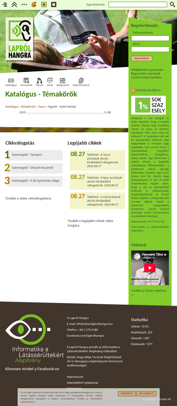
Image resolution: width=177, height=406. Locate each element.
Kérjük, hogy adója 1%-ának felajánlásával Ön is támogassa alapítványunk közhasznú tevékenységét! (95, 361)
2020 (22, 112)
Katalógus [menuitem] (11, 80)
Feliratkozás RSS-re (148, 90)
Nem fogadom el (146, 393)
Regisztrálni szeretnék (145, 73)
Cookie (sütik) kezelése (146, 77)
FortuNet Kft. (164, 399)
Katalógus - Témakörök (41, 94)
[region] (65, 103)
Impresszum (75, 377)
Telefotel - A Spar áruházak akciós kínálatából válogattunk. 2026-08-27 (104, 181)
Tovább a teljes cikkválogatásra (28, 198)
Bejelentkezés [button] (141, 58)
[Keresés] (172, 4)
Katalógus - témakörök (20, 106)
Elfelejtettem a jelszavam (147, 70)
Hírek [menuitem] (50, 80)
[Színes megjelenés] (34, 4)
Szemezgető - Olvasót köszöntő (32, 168)
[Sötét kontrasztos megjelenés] (54, 4)
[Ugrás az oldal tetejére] (14, 4)
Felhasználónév (143, 33)
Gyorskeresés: (95, 4)
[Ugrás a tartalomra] (4, 4)
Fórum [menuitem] (39, 80)
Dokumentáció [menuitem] (81, 80)
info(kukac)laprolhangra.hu (94, 324)
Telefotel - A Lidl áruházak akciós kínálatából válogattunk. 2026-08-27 (103, 200)
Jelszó (136, 44)
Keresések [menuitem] (26, 80)
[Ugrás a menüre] (24, 4)
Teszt (41, 106)
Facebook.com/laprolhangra (85, 335)
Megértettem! (127, 393)
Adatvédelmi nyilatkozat (82, 383)
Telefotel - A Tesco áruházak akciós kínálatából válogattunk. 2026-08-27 (103, 160)
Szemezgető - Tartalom (27, 155)
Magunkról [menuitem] (63, 80)
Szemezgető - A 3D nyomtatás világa (35, 181)
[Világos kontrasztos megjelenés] (44, 4)
